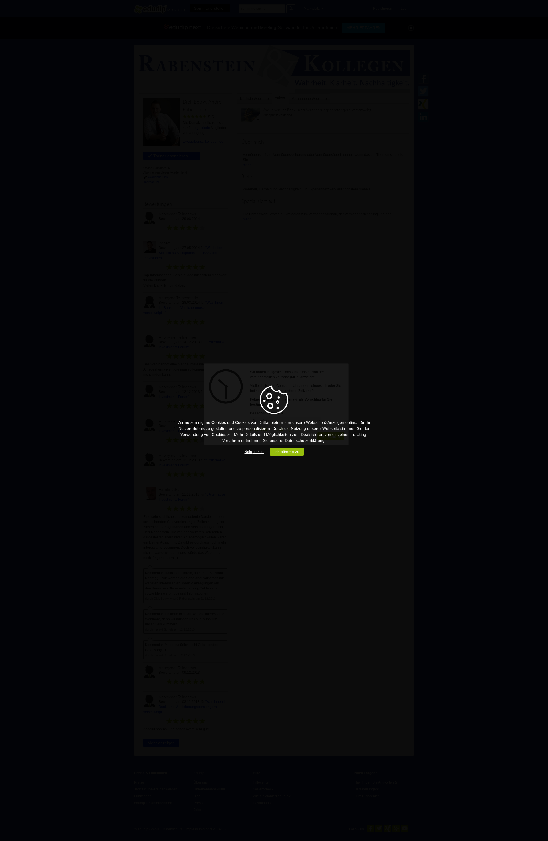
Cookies (219, 434)
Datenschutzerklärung (305, 440)
